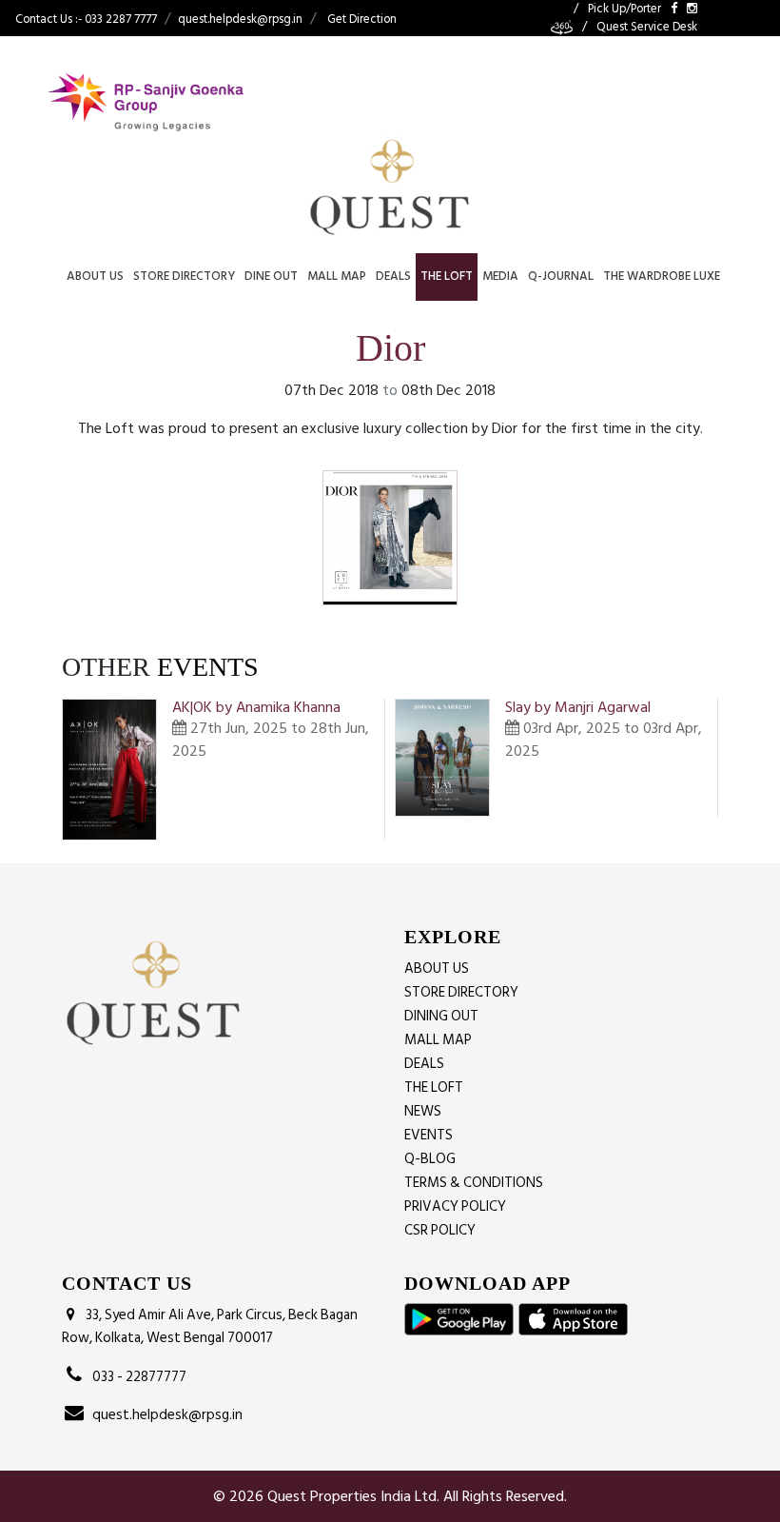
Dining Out (441, 1016)
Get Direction (362, 19)
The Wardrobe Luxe (661, 276)
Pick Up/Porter (624, 9)
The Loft (446, 276)
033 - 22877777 (136, 1377)
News (422, 1111)
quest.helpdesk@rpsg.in (240, 19)
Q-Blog (430, 1159)
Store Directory (184, 276)
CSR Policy (440, 1230)
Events (428, 1135)
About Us (95, 276)
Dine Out (271, 276)
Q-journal (561, 276)
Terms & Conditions (473, 1183)
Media (500, 276)
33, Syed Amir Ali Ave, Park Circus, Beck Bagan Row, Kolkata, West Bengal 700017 (210, 1327)
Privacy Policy (455, 1206)
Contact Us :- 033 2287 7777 (86, 19)
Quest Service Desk (646, 27)
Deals (393, 276)
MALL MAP (438, 1040)
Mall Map (336, 276)
